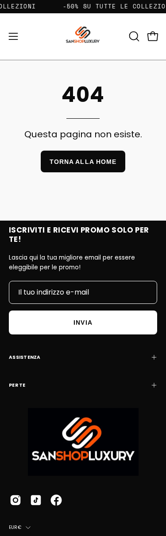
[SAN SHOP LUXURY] (83, 36)
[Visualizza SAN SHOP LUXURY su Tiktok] (35, 500)
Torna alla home (83, 161)
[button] (133, 36)
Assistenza (25, 357)
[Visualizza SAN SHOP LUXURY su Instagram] (15, 500)
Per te (17, 385)
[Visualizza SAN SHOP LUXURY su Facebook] (56, 500)
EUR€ (15, 527)
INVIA (82, 322)
